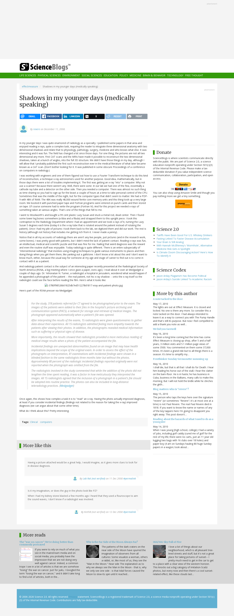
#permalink (129, 478)
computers (46, 422)
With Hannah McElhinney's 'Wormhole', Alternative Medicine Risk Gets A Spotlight (184, 247)
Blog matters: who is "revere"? (171, 389)
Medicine (135, 75)
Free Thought (194, 75)
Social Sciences (92, 75)
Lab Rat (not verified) (94, 478)
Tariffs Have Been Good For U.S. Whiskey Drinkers (184, 235)
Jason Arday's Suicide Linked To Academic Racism (184, 279)
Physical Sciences (49, 75)
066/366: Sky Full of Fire (167, 542)
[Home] (51, 67)
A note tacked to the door (168, 299)
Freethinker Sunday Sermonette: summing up (180, 359)
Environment (71, 75)
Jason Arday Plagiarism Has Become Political (181, 275)
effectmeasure (30, 86)
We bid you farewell (164, 329)
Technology (175, 75)
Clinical (34, 422)
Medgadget (66, 386)
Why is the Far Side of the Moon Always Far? (112, 542)
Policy (123, 75)
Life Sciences (27, 75)
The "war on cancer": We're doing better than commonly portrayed (46, 543)
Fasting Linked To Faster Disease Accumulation (183, 238)
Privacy (73, 596)
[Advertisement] (117, 30)
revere (36, 129)
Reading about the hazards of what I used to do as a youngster (183, 420)
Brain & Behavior (154, 75)
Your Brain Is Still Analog (170, 242)
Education (111, 75)
